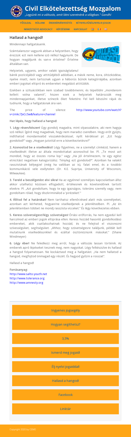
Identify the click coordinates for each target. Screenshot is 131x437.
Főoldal (25, 22)
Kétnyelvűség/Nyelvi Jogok (93, 22)
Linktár (65, 409)
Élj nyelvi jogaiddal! (66, 366)
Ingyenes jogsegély (65, 310)
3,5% (65, 338)
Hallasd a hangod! (65, 380)
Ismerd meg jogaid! (65, 352)
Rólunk (40, 22)
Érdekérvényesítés (60, 22)
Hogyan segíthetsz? (65, 324)
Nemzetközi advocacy (38, 29)
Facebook (65, 395)
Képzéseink (63, 29)
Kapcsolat (80, 29)
